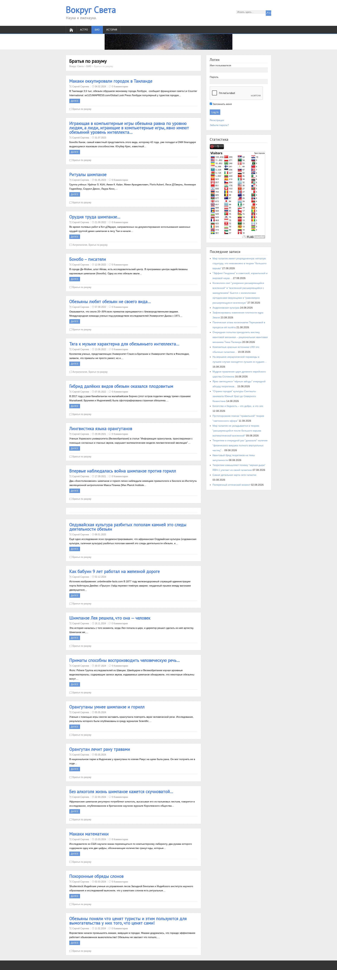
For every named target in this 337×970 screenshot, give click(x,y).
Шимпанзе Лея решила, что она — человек (109, 618)
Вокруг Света (91, 9)
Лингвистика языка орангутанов (100, 428)
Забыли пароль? (219, 125)
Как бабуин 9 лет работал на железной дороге (114, 571)
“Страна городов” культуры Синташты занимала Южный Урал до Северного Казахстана (234, 396)
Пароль (214, 77)
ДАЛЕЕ (75, 101)
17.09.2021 (100, 476)
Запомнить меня (222, 104)
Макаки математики (89, 834)
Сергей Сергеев (80, 86)
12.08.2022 (100, 264)
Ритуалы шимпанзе (88, 174)
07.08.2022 (100, 307)
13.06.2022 (100, 349)
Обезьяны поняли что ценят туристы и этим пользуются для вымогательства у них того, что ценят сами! (128, 921)
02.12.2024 (100, 577)
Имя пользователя (220, 65)
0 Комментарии (120, 86)
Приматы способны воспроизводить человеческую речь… (124, 660)
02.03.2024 (100, 881)
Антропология (79, 245)
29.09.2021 (100, 434)
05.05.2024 (100, 712)
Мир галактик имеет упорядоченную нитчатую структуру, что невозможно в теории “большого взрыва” (239, 263)
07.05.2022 (100, 391)
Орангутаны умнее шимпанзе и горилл (107, 707)
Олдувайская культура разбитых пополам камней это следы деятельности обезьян (127, 527)
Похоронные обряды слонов (96, 876)
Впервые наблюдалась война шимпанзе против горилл (122, 471)
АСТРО (84, 29)
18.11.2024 (100, 623)
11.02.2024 (100, 928)
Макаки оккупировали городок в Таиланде (110, 81)
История (111, 29)
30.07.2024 (100, 665)
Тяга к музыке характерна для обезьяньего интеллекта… (124, 344)
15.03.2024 (100, 839)
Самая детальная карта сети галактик (234, 474)
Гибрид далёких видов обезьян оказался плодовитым (121, 386)
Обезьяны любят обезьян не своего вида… (110, 301)
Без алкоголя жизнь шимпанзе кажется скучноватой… (121, 791)
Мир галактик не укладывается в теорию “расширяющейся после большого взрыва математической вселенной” (237, 430)
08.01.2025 (100, 534)
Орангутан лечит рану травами (99, 749)
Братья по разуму (81, 109)
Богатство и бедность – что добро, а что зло (238, 406)
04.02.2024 (100, 86)
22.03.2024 (100, 797)
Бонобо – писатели (87, 259)
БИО (88, 66)
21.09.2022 (100, 222)
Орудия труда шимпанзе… (94, 217)
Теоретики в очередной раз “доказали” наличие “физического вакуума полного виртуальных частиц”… (240, 445)
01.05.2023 (100, 180)
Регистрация (217, 120)
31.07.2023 (100, 137)
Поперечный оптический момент (231, 484)
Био (97, 29)
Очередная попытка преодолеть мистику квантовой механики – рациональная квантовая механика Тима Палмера (240, 337)
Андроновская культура (226, 307)
